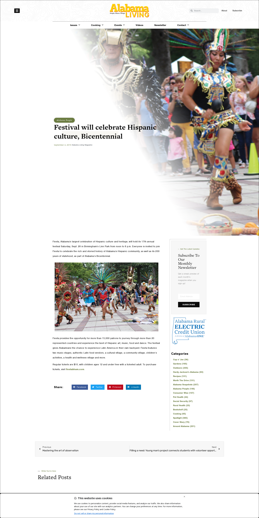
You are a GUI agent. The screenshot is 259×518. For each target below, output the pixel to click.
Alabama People (64, 120)
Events (118, 25)
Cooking (95, 25)
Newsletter (160, 25)
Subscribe (237, 10)
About (224, 10)
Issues (73, 25)
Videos (139, 25)
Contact (181, 25)
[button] (80, 387)
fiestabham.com (75, 369)
